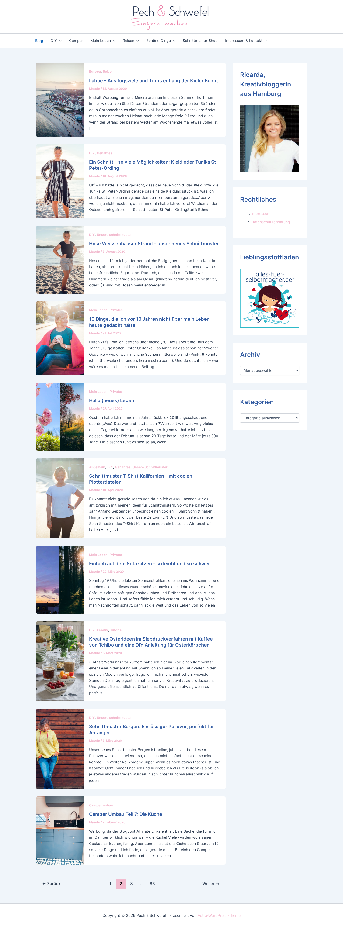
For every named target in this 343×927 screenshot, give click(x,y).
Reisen (128, 40)
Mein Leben (101, 40)
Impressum (260, 213)
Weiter (211, 883)
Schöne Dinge (158, 40)
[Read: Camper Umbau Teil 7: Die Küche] (60, 830)
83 (152, 883)
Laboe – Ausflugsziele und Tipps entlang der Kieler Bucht (153, 80)
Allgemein (97, 467)
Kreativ (102, 630)
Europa (95, 71)
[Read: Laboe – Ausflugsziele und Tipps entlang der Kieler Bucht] (60, 99)
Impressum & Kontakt (243, 40)
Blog (39, 40)
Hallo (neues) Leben (111, 400)
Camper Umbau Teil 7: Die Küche (125, 814)
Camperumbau (101, 805)
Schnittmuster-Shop (200, 40)
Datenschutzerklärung (270, 222)
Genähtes (104, 153)
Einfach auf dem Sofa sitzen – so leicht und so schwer (149, 563)
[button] (59, 41)
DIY (54, 40)
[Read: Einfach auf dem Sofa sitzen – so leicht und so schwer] (60, 579)
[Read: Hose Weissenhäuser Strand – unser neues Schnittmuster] (60, 259)
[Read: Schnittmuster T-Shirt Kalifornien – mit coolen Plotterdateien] (60, 498)
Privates (116, 310)
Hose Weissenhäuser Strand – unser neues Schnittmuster (154, 243)
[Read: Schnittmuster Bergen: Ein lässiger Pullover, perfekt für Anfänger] (60, 748)
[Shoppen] (269, 297)
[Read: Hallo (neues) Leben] (60, 416)
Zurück (51, 883)
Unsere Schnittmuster (114, 235)
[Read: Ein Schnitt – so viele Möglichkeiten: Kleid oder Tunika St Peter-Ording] (60, 181)
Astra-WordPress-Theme (219, 915)
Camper (76, 40)
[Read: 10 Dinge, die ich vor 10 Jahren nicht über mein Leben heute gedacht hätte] (60, 338)
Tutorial (116, 630)
